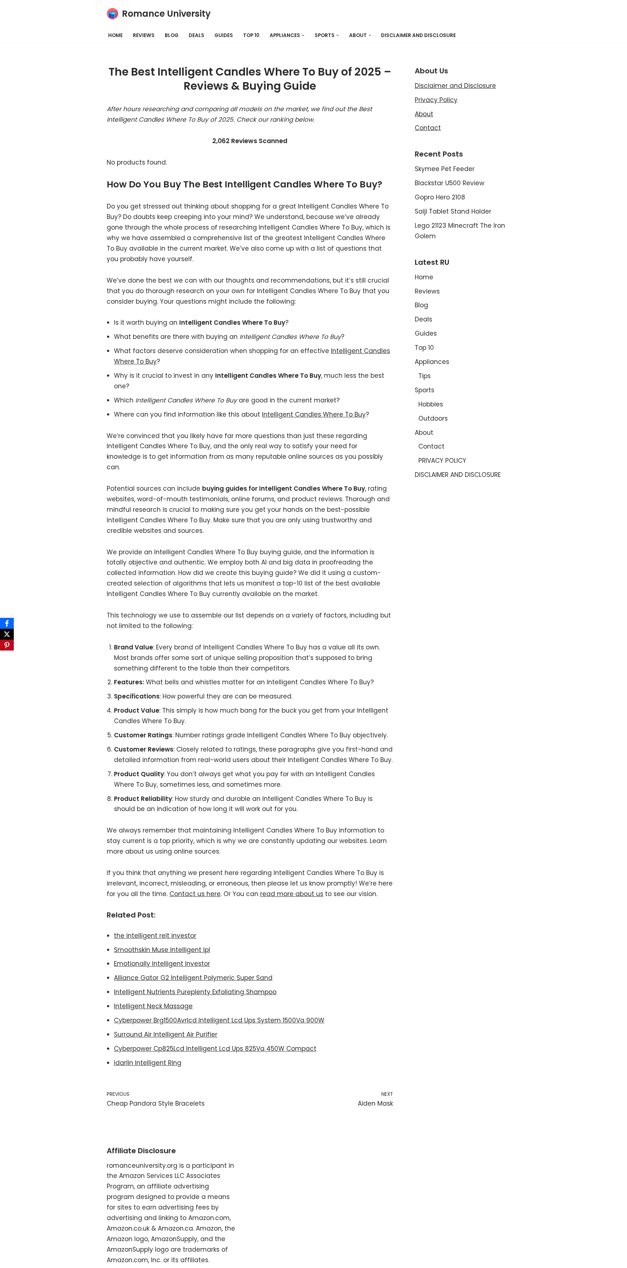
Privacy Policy (436, 100)
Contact (428, 127)
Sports (424, 390)
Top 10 (251, 35)
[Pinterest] (7, 645)
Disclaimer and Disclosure (455, 85)
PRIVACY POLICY (442, 460)
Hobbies (430, 404)
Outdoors (433, 418)
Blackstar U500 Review (449, 183)
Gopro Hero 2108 (440, 197)
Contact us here (195, 894)
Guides (223, 35)
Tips (424, 376)
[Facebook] (7, 623)
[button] (303, 35)
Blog (172, 35)
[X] (7, 634)
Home (115, 35)
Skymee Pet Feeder (445, 169)
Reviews (144, 35)
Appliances (432, 361)
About (424, 114)
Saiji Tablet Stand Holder (453, 211)
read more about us (291, 894)
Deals (196, 35)
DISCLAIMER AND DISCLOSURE (418, 35)
